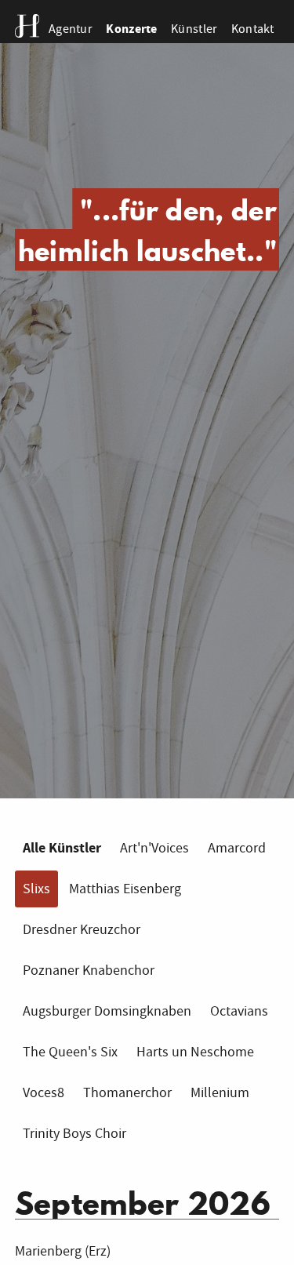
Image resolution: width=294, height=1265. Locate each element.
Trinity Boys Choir (74, 1134)
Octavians (239, 1011)
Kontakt (252, 28)
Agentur (71, 28)
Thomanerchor (127, 1093)
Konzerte (131, 28)
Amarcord (237, 848)
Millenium (220, 1093)
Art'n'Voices (154, 848)
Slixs (36, 889)
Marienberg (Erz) (63, 1251)
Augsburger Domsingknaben (107, 1011)
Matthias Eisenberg (125, 889)
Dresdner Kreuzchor (81, 930)
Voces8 (43, 1093)
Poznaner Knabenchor (88, 970)
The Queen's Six (70, 1052)
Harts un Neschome (195, 1052)
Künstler (194, 28)
